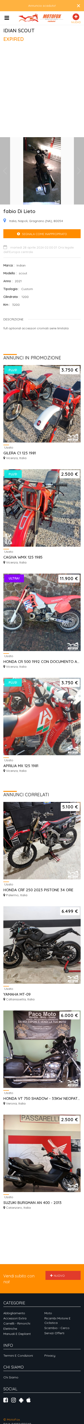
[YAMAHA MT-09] (42, 945)
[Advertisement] (42, 92)
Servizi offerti (54, 1333)
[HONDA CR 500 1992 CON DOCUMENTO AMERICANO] (42, 612)
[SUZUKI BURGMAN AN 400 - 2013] (42, 1153)
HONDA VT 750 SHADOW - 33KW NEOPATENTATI (42, 1098)
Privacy (49, 1356)
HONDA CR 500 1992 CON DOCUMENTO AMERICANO (42, 661)
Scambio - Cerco (56, 1328)
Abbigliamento (14, 1313)
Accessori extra (14, 1318)
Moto (48, 1313)
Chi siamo (10, 1377)
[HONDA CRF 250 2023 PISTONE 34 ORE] (42, 840)
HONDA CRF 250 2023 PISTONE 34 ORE (38, 889)
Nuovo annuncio (57, 1277)
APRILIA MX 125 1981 (20, 765)
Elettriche (10, 1329)
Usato (8, 447)
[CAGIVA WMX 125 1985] (42, 508)
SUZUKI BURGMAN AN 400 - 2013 (32, 1202)
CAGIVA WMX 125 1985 (23, 557)
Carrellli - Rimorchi (16, 1323)
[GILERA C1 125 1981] (42, 403)
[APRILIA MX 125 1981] (42, 716)
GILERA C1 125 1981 (19, 453)
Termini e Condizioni (18, 1356)
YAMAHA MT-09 (17, 994)
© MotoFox (11, 1419)
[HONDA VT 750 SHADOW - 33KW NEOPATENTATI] (42, 1049)
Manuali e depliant (17, 1334)
